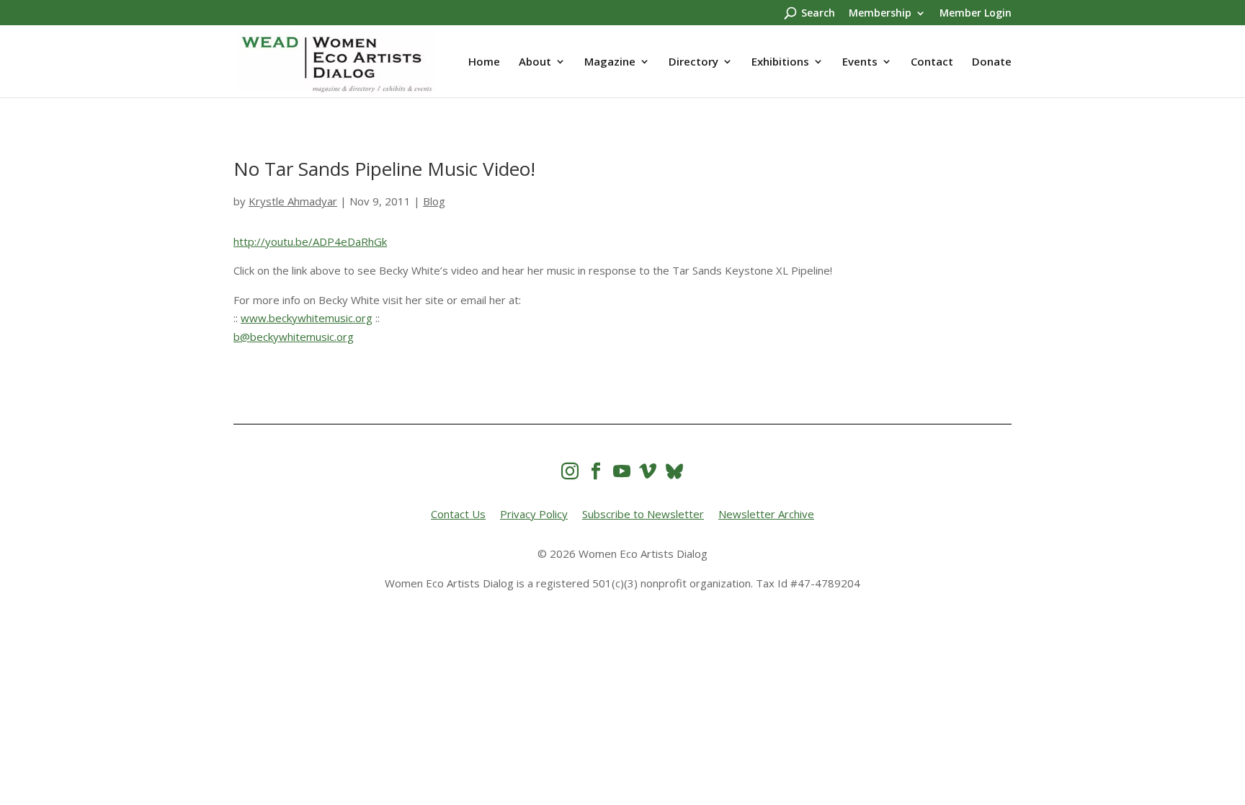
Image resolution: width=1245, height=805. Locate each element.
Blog (434, 201)
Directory (693, 62)
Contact (932, 62)
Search (818, 13)
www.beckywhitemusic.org (306, 318)
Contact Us (458, 514)
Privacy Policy (534, 514)
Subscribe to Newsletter (643, 514)
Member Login (976, 13)
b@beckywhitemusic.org (293, 336)
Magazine (609, 62)
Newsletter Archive (766, 514)
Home (484, 62)
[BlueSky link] (674, 471)
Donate (992, 62)
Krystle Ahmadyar (293, 201)
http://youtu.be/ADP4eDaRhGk (310, 241)
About (535, 62)
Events (860, 62)
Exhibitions (780, 62)
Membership (880, 13)
